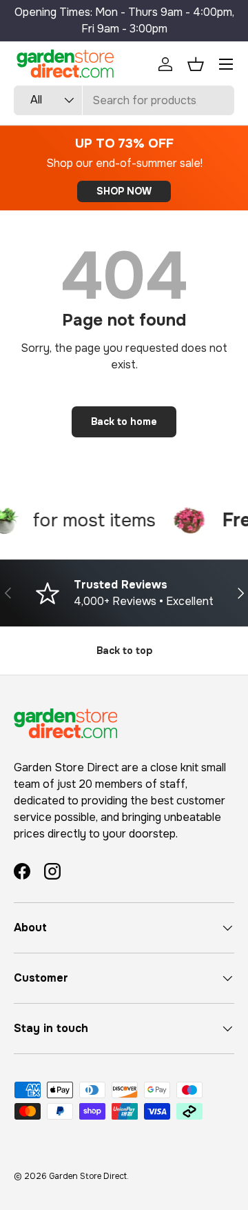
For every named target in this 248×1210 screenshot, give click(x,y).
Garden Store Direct (88, 1176)
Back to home (124, 421)
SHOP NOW (124, 191)
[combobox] (124, 100)
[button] (195, 64)
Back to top (124, 650)
